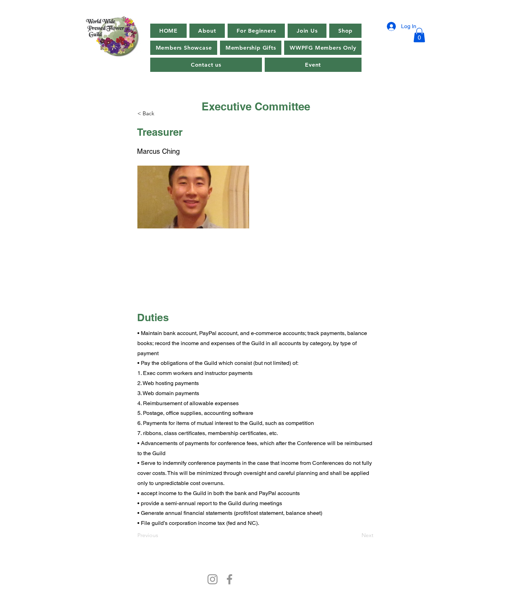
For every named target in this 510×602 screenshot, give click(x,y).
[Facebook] (229, 579)
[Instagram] (212, 579)
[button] (313, 65)
